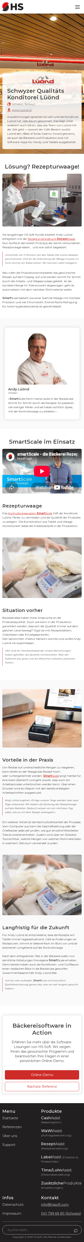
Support (8, 1145)
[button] (77, 7)
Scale (51, 776)
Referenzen (12, 1127)
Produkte (61, 1185)
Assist (51, 1120)
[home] (11, 6)
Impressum (11, 1213)
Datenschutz (13, 1204)
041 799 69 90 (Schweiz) (61, 1213)
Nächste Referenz (42, 1086)
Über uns (9, 1136)
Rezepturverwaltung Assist (51, 239)
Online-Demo (42, 1075)
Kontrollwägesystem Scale (30, 513)
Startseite (10, 1118)
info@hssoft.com (55, 1204)
